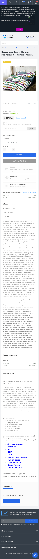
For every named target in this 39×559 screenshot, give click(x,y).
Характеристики (9, 208)
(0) (18, 103)
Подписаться (31, 520)
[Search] (36, 43)
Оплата (12, 167)
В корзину (19, 155)
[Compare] (35, 103)
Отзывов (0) (7, 216)
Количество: (7, 146)
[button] (16, 2)
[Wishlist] (29, 103)
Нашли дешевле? (21, 118)
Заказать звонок (31, 37)
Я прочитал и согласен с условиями (19, 525)
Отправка (13, 177)
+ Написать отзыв (11, 501)
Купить (31, 129)
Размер (6, 138)
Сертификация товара (18, 184)
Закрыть (19, 29)
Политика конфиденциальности (19, 524)
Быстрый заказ (19, 161)
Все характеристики (29, 192)
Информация (8, 212)
